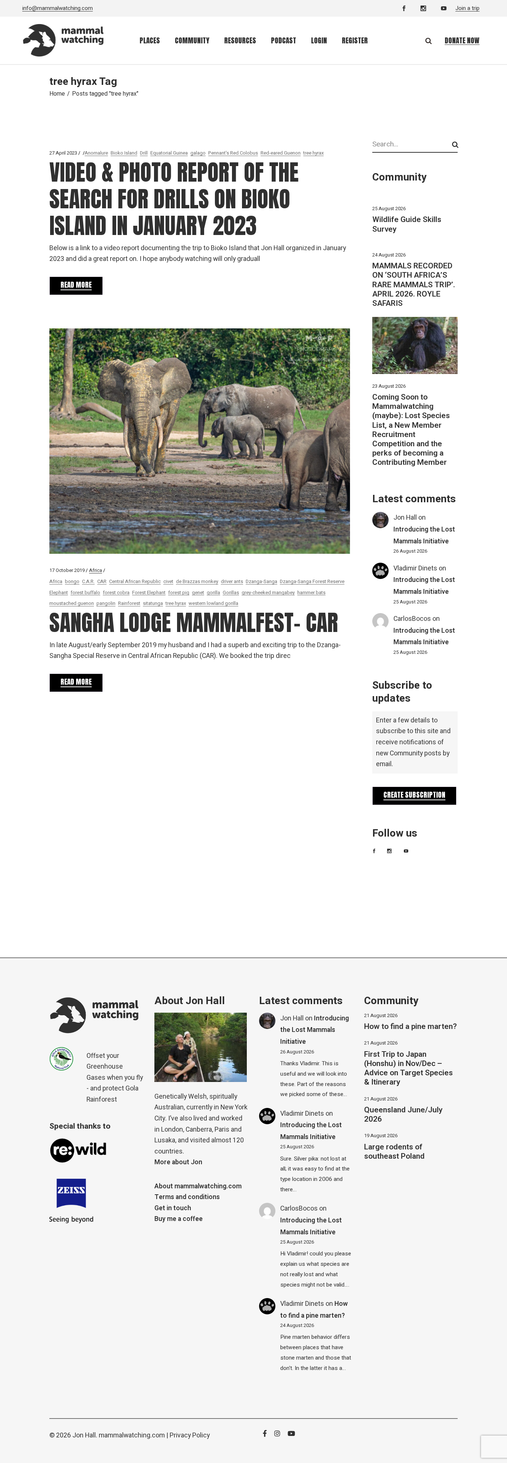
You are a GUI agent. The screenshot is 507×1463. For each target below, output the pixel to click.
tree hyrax (313, 152)
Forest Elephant (149, 592)
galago (198, 152)
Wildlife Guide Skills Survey (406, 224)
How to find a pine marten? (410, 1026)
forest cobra (116, 592)
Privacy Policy (190, 1435)
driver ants (232, 581)
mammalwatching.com (132, 1435)
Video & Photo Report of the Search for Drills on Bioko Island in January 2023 (174, 198)
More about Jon (178, 1162)
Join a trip (467, 8)
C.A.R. (88, 581)
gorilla (213, 592)
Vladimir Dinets (415, 568)
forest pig (178, 592)
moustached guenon (71, 603)
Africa (95, 570)
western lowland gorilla (213, 603)
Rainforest (129, 603)
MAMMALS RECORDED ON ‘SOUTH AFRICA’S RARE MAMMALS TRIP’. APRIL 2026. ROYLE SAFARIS (413, 284)
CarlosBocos (412, 618)
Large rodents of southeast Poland (394, 1151)
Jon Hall (405, 517)
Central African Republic (135, 581)
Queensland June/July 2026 (403, 1114)
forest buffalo (85, 592)
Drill (144, 152)
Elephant (58, 592)
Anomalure (96, 152)
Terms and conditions (187, 1197)
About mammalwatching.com (198, 1186)
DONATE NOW (462, 40)
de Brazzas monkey (197, 581)
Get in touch (172, 1208)
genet (198, 592)
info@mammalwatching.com (57, 8)
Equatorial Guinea (169, 152)
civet (168, 581)
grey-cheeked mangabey (268, 592)
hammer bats (311, 592)
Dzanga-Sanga (261, 581)
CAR (102, 581)
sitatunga (153, 603)
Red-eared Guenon (281, 152)
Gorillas (231, 592)
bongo (72, 581)
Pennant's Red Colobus (233, 152)
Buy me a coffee (178, 1219)
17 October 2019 (67, 570)
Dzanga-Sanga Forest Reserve (312, 581)
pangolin (106, 603)
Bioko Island (124, 152)
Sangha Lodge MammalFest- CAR (193, 622)
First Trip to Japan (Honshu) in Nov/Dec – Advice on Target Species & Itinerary (408, 1068)
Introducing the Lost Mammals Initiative (314, 1030)
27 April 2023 (63, 152)
